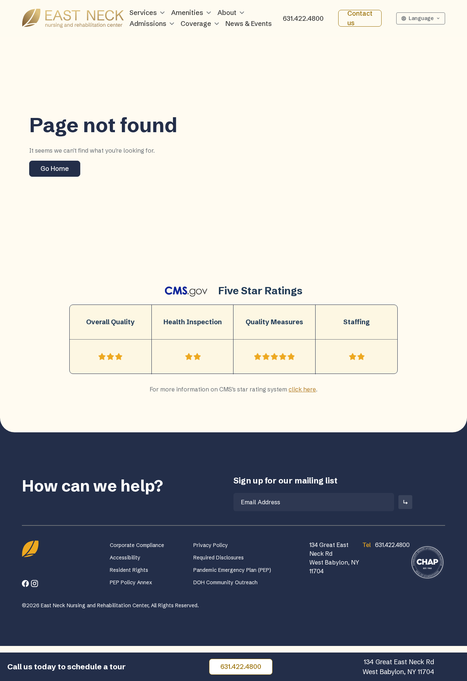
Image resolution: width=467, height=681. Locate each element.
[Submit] (405, 502)
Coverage (196, 23)
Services (143, 12)
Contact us (360, 18)
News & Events (248, 23)
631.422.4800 (303, 18)
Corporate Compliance (137, 545)
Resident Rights (129, 570)
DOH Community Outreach (225, 582)
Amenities (187, 12)
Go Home (54, 168)
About (226, 12)
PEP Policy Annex (131, 582)
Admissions (148, 23)
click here (302, 389)
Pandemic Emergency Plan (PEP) (232, 570)
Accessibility (125, 557)
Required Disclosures (218, 557)
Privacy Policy (210, 545)
